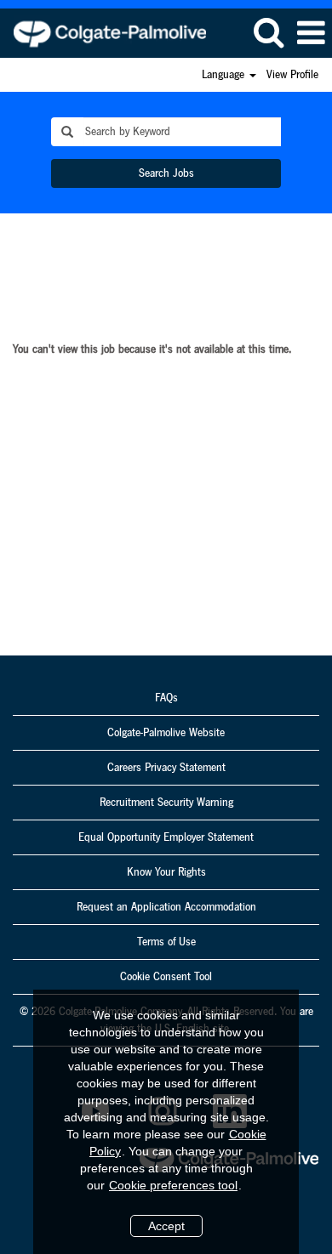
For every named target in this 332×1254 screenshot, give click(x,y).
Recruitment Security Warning (166, 803)
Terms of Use (166, 942)
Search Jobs (166, 173)
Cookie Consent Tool (166, 977)
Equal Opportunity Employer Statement (166, 837)
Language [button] (225, 75)
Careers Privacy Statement (166, 768)
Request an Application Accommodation (166, 907)
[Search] (268, 32)
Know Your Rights (166, 872)
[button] (310, 33)
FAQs (166, 698)
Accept (166, 1226)
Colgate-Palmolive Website (166, 733)
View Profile (292, 75)
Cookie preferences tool (173, 1185)
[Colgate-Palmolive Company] (103, 32)
